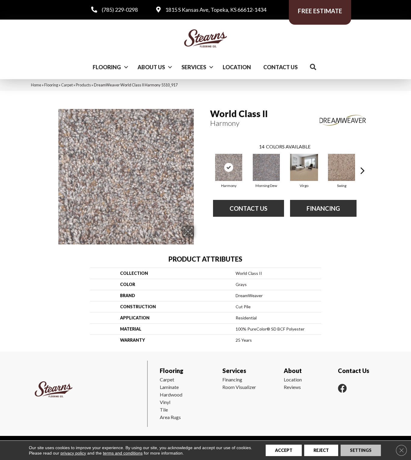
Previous (207, 161)
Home (36, 84)
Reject (321, 450)
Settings (361, 450)
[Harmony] (229, 167)
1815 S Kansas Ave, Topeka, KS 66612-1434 (215, 9)
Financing (232, 379)
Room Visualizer (239, 387)
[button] (126, 67)
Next (362, 161)
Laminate (169, 387)
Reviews (292, 387)
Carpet (67, 84)
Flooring (107, 67)
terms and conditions (123, 453)
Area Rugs (170, 417)
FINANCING (323, 208)
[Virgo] (304, 167)
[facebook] (342, 388)
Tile (164, 409)
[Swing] (341, 167)
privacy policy (73, 453)
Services (193, 67)
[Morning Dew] (266, 167)
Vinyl (165, 402)
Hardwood (171, 394)
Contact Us (280, 67)
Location (237, 67)
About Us (151, 67)
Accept (283, 450)
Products (83, 84)
